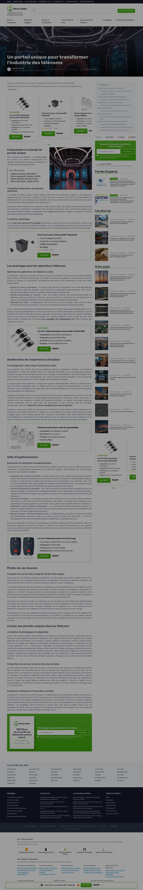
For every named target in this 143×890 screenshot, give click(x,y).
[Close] (109, 384)
